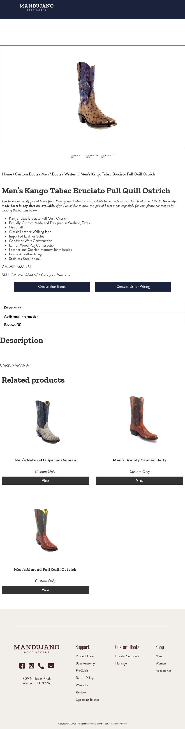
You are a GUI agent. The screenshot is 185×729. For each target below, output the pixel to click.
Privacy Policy (120, 723)
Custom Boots (26, 174)
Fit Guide (82, 670)
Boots (56, 174)
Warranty (82, 685)
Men (45, 174)
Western (70, 174)
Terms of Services (104, 723)
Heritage (121, 663)
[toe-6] (92, 159)
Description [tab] (12, 307)
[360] (76, 158)
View (45, 480)
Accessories (163, 670)
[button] (166, 8)
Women (161, 663)
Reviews (81, 692)
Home (7, 174)
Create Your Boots (52, 286)
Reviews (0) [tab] (12, 324)
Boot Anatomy (85, 663)
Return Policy (85, 677)
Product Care (85, 656)
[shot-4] (108, 159)
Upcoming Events (87, 699)
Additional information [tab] (21, 316)
